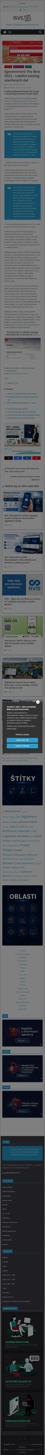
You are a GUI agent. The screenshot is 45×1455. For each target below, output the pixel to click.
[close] (38, 702)
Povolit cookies (22, 746)
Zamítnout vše (22, 740)
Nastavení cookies (22, 734)
